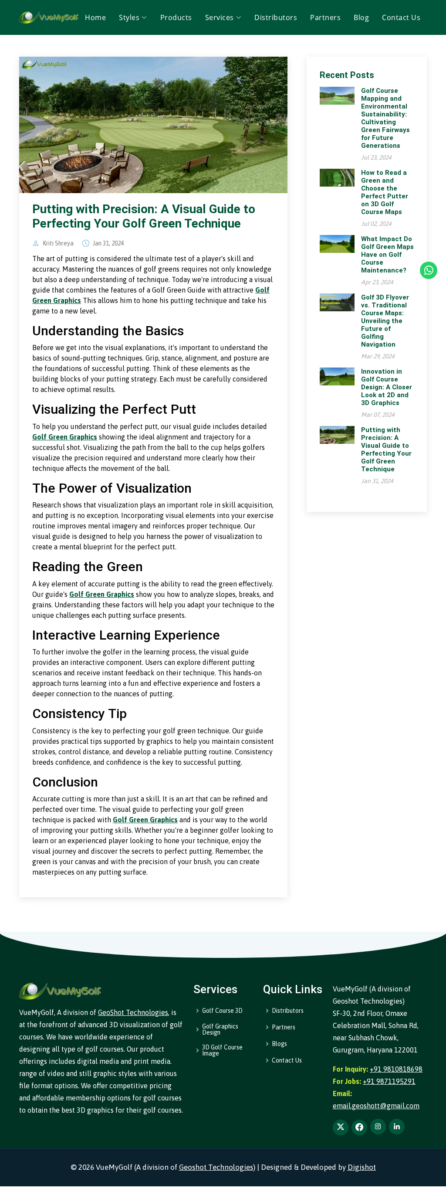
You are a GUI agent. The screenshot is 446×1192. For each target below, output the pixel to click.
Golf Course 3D (222, 1011)
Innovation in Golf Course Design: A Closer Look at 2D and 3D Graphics (386, 387)
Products (176, 17)
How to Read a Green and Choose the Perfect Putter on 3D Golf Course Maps (384, 192)
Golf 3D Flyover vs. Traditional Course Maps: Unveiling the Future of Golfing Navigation (385, 320)
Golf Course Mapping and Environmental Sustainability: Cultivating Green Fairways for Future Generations (385, 118)
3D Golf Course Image (222, 1050)
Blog (361, 17)
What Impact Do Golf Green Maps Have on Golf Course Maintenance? (387, 254)
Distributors (275, 17)
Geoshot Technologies (216, 1167)
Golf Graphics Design (220, 1029)
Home (95, 17)
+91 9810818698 (396, 1069)
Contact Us (401, 17)
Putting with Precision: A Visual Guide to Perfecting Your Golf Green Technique (143, 216)
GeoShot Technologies (133, 1012)
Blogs (279, 1044)
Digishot (362, 1167)
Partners (325, 17)
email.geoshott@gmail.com (376, 1106)
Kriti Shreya (58, 243)
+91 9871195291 (389, 1081)
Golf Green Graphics (64, 437)
